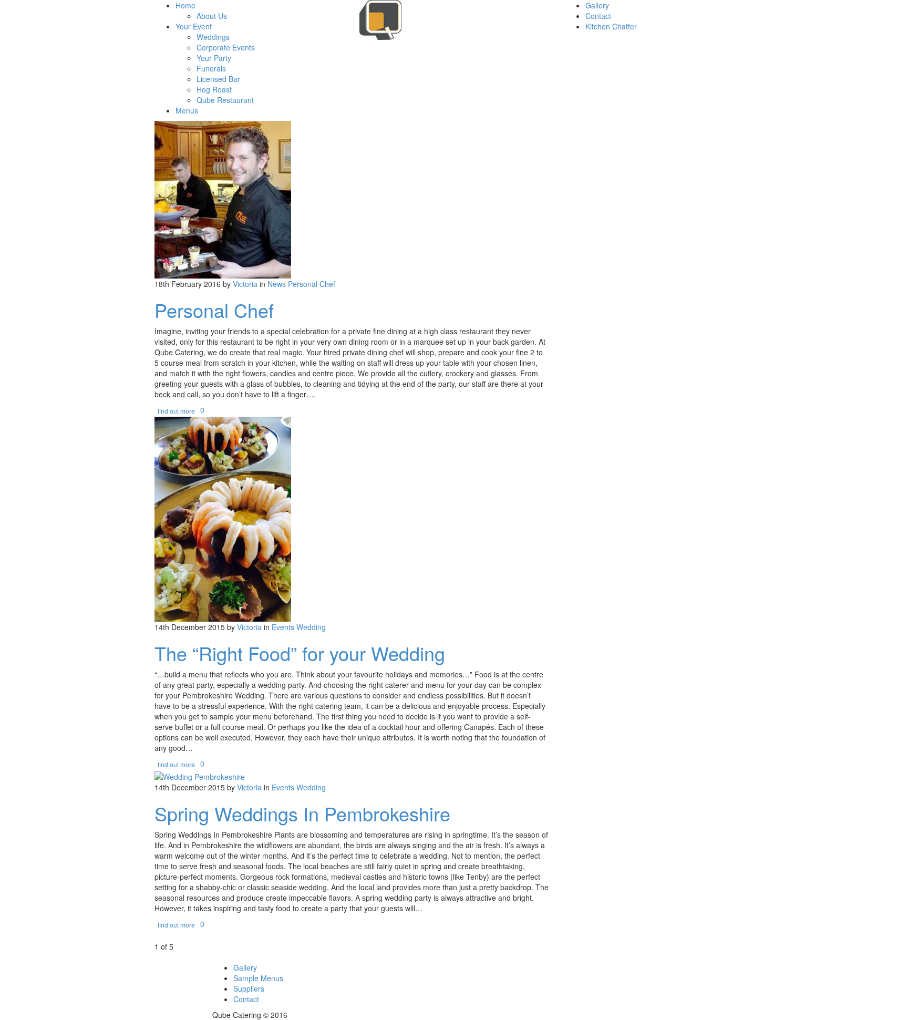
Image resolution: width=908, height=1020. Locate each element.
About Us (212, 16)
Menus (187, 110)
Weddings (213, 37)
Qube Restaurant (225, 100)
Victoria (245, 284)
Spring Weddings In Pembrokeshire (302, 813)
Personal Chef (311, 284)
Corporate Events (226, 47)
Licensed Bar (218, 79)
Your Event (194, 26)
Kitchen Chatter (611, 26)
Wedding (311, 627)
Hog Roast (214, 89)
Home (185, 5)
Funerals (211, 68)
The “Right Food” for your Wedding (299, 653)
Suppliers (248, 988)
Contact (598, 16)
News (276, 284)
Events (283, 627)
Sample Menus (258, 978)
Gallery (597, 5)
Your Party (214, 58)
